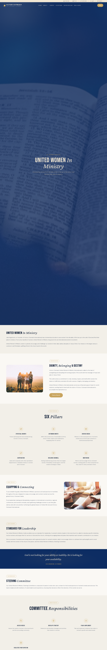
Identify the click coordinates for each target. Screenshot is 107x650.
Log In (92, 1)
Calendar (67, 1)
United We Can (68, 5)
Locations (59, 5)
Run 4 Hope (77, 5)
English (100, 1)
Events (52, 5)
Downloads (84, 1)
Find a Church (56, 395)
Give (100, 5)
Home (40, 5)
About (45, 5)
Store (75, 1)
